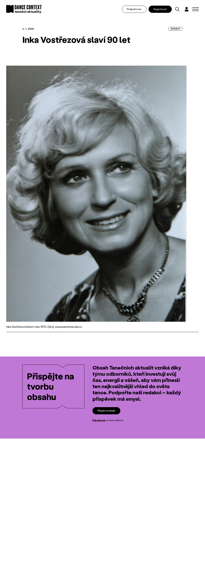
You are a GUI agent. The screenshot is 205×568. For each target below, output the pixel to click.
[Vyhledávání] (177, 9)
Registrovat (160, 9)
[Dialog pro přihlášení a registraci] (186, 9)
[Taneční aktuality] (24, 9)
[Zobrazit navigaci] (195, 9)
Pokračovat (98, 420)
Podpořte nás (134, 9)
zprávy (175, 28)
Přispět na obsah (106, 410)
